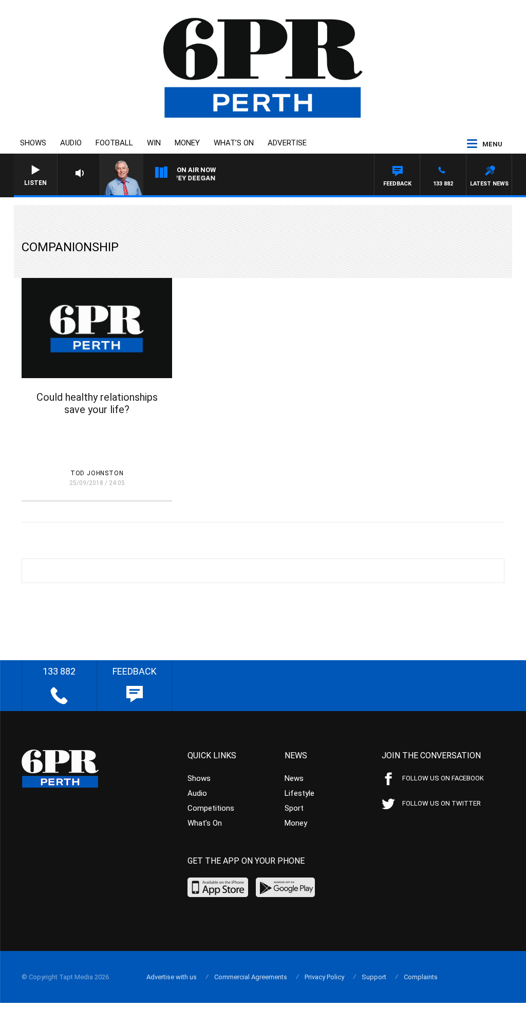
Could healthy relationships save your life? (97, 403)
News (294, 778)
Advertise (287, 142)
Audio (71, 142)
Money (187, 142)
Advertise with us (171, 977)
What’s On (234, 142)
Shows (33, 142)
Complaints (421, 977)
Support (374, 977)
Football (114, 142)
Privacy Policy (324, 977)
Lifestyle (299, 793)
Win (154, 142)
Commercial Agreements (250, 977)
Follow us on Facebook (443, 778)
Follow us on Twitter (441, 803)
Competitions (210, 808)
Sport (294, 808)
